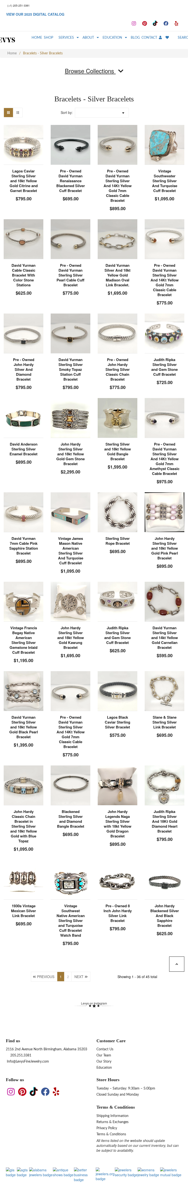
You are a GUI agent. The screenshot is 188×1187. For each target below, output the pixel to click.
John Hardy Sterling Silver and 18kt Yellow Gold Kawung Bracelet (70, 637)
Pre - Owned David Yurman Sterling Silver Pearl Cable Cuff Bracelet (70, 275)
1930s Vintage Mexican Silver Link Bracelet (23, 910)
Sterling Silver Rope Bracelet (118, 541)
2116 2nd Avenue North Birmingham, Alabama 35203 (46, 1049)
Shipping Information (112, 1116)
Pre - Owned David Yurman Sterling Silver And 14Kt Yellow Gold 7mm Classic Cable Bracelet (118, 186)
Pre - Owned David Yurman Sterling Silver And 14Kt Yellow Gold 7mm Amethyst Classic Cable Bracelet (164, 459)
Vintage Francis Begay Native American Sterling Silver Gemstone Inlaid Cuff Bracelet (23, 640)
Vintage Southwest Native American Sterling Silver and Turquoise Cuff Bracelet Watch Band (71, 920)
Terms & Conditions (111, 1134)
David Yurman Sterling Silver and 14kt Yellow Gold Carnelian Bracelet (164, 637)
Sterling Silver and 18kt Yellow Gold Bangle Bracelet (117, 451)
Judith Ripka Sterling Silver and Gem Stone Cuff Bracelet (164, 367)
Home (12, 53)
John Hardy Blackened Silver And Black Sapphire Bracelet (164, 915)
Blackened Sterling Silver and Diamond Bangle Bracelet (70, 819)
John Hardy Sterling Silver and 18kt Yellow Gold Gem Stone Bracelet (70, 454)
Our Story (103, 1061)
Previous (45, 976)
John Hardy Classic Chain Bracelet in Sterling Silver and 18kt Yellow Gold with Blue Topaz (23, 826)
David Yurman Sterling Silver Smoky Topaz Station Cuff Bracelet (71, 369)
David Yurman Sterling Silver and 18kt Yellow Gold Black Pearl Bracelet (23, 727)
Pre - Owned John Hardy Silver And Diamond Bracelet (23, 369)
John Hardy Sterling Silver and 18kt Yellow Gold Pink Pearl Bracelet (164, 548)
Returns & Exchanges (112, 1122)
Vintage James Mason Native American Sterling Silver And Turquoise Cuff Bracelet (70, 550)
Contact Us (104, 1049)
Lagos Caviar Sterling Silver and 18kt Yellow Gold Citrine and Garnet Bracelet (24, 181)
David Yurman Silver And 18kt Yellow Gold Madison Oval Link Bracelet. (117, 275)
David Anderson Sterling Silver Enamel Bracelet (23, 449)
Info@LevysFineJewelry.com (27, 1061)
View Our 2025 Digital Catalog (35, 14)
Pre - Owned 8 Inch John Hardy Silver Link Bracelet (118, 913)
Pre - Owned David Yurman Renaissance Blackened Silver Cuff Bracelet (70, 181)
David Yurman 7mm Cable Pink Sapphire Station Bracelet (23, 546)
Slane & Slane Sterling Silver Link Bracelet (165, 722)
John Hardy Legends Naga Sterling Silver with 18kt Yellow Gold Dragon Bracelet (117, 823)
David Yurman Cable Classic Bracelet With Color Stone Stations (23, 275)
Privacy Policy (106, 1128)
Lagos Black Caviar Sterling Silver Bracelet (117, 722)
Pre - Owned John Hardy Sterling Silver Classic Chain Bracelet (118, 369)
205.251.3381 (20, 1055)
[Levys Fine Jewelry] (15, 40)
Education (104, 1067)
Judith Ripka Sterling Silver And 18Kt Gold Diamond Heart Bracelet (164, 821)
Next (78, 976)
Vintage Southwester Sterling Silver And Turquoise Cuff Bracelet (164, 181)
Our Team (103, 1055)
